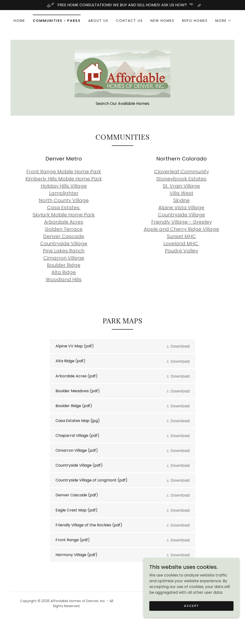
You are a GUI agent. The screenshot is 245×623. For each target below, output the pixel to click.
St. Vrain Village (181, 186)
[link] (122, 73)
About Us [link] (98, 20)
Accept (191, 606)
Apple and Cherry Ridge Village (181, 229)
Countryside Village (63, 243)
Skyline (181, 200)
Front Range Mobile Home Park (63, 171)
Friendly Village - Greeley (181, 222)
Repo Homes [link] (195, 20)
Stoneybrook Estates (181, 178)
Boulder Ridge (63, 265)
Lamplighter (63, 193)
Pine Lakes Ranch (63, 250)
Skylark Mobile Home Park (64, 214)
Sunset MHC (181, 236)
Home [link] (19, 20)
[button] (223, 21)
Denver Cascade (63, 236)
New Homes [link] (162, 20)
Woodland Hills (64, 279)
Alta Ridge (63, 272)
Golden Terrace (64, 229)
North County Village (64, 200)
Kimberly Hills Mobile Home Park (63, 178)
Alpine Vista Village (181, 207)
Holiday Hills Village (64, 186)
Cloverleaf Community (181, 171)
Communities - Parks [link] (57, 20)
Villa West (181, 193)
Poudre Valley (181, 250)
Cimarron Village (63, 258)
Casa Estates (64, 207)
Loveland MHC (181, 243)
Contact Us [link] (129, 20)
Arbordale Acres (63, 222)
